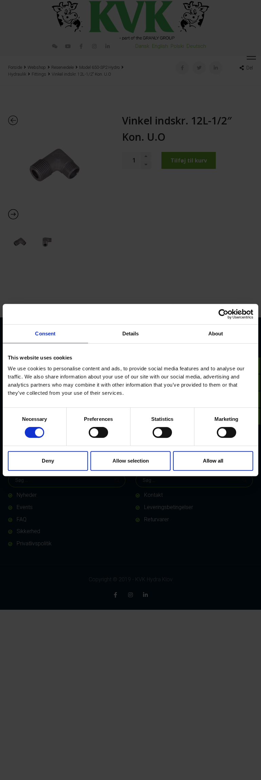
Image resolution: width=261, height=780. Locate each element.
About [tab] (215, 333)
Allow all (213, 461)
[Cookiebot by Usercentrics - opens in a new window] (223, 314)
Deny (48, 461)
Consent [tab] (45, 333)
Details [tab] (130, 333)
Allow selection (130, 461)
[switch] (98, 432)
